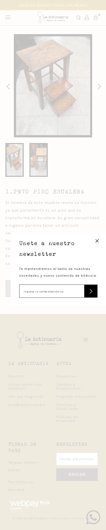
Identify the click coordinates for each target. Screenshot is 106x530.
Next (98, 85)
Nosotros (16, 376)
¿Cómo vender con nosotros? (25, 386)
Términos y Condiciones (67, 407)
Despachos (66, 376)
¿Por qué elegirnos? (26, 397)
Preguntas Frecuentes (76, 397)
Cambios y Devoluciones (68, 386)
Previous (7, 85)
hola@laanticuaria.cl (27, 405)
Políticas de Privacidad (67, 419)
